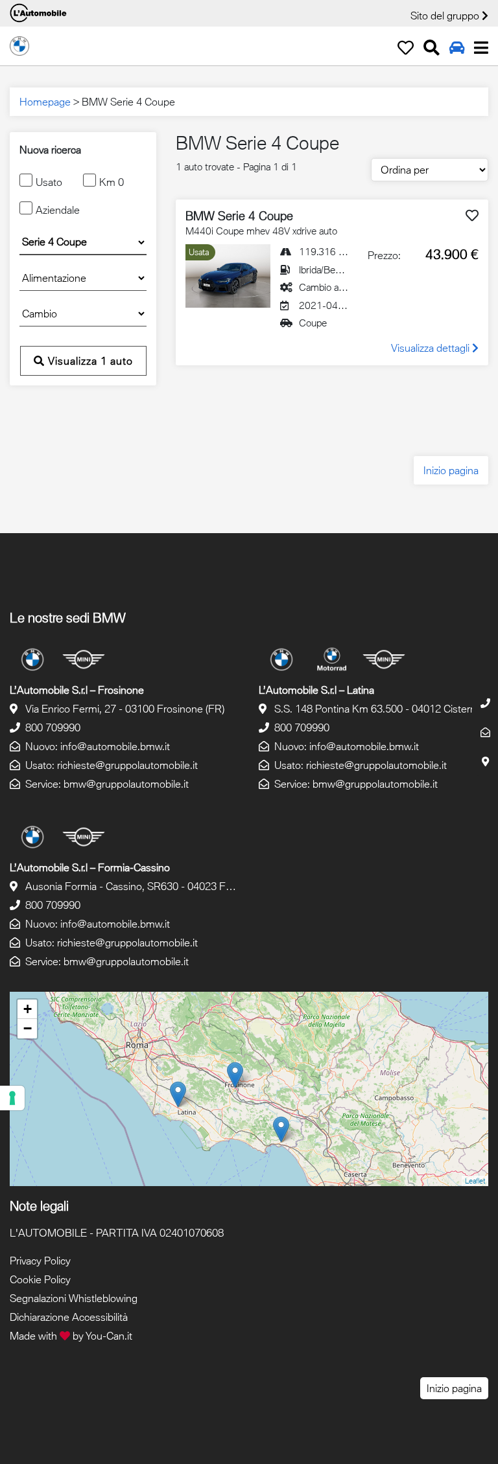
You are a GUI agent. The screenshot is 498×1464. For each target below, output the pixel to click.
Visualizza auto (89, 360)
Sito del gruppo (446, 15)
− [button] (27, 1028)
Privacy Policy (40, 1260)
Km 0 (111, 182)
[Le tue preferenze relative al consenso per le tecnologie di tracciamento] (12, 1098)
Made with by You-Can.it (71, 1335)
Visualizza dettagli (431, 347)
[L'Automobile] (19, 44)
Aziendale (58, 209)
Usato (49, 182)
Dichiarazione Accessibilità (69, 1316)
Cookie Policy (40, 1279)
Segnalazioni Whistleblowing (73, 1298)
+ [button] (27, 1009)
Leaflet (475, 1180)
